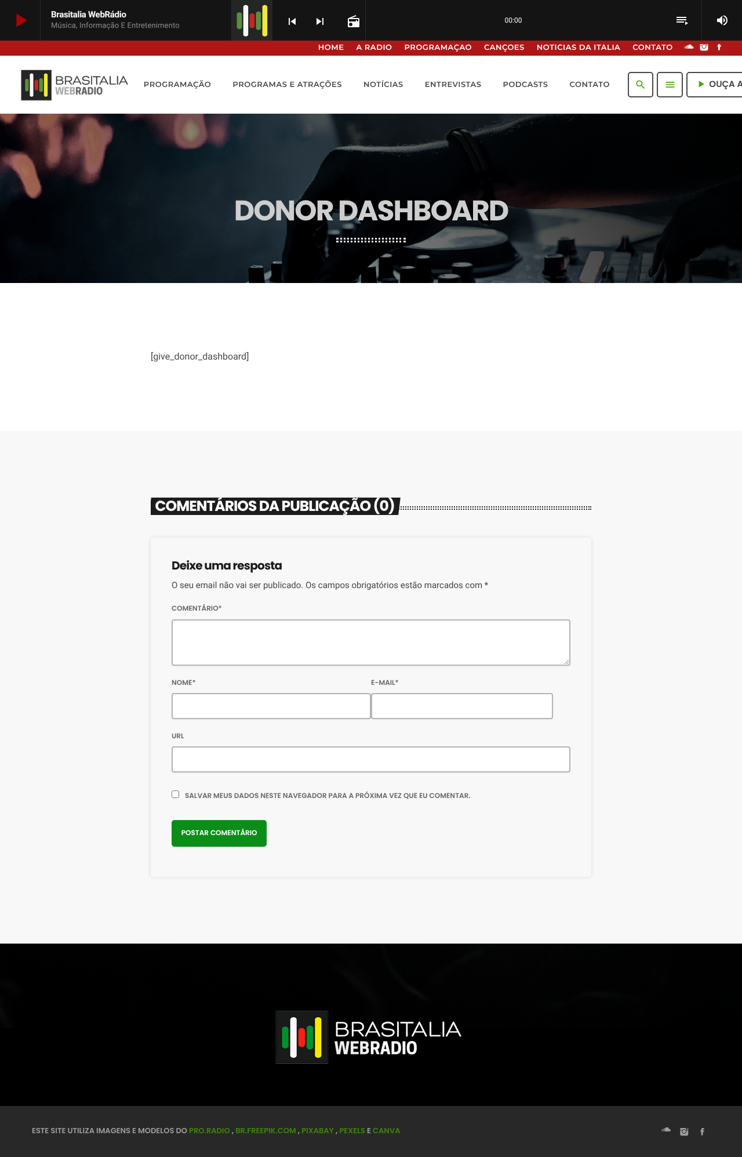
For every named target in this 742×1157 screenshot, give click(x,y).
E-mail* (385, 683)
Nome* (184, 683)
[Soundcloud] (689, 48)
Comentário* (197, 609)
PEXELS (352, 1130)
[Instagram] (704, 48)
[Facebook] (719, 48)
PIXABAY (317, 1130)
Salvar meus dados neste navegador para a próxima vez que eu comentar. (328, 796)
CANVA (386, 1130)
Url (178, 736)
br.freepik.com (265, 1130)
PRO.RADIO (209, 1130)
